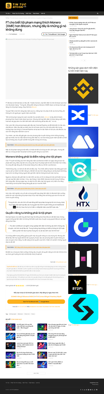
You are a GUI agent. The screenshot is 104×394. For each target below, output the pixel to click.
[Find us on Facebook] (80, 390)
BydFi (59, 296)
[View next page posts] (85, 60)
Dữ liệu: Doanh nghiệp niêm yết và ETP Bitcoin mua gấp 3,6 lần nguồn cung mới (82, 23)
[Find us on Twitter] (82, 390)
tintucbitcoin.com (61, 262)
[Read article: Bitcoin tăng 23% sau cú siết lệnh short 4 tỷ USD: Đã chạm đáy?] (10, 364)
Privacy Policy (95, 384)
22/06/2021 (22, 34)
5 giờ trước (72, 50)
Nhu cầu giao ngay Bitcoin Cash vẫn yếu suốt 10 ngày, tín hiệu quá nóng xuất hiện (57, 326)
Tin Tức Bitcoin (13, 34)
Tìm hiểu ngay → (77, 104)
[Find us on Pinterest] (86, 390)
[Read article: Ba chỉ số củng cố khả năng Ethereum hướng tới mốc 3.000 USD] (10, 355)
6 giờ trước (72, 56)
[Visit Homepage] (16, 6)
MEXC (32, 296)
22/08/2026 (19, 367)
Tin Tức (8, 13)
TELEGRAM (45, 306)
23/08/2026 (19, 330)
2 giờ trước (72, 32)
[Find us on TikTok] (94, 390)
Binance (26, 296)
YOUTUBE (39, 306)
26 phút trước (73, 26)
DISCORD (57, 306)
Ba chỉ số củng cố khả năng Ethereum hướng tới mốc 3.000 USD (26, 354)
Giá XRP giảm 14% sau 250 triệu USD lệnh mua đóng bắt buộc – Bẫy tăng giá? (25, 326)
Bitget (47, 296)
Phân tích (27, 314)
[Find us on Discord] (97, 390)
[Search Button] (97, 13)
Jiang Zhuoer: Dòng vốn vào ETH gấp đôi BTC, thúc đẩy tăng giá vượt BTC (82, 29)
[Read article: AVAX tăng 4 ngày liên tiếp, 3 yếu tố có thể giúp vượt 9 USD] (42, 345)
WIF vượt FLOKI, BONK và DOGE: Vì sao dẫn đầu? (55, 362)
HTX (36, 296)
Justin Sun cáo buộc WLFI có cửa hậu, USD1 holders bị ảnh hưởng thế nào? (25, 344)
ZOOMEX (14, 296)
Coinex (41, 296)
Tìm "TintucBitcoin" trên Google (55, 34)
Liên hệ (43, 13)
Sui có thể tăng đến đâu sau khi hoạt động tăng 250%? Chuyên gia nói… (26, 335)
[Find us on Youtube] (90, 390)
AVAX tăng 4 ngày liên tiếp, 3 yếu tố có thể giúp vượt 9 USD (56, 344)
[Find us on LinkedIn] (84, 390)
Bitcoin (34, 107)
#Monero (20, 314)
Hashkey (54, 296)
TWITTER (51, 306)
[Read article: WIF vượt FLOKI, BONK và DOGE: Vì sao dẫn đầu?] (42, 364)
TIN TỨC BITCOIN (22, 306)
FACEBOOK (33, 306)
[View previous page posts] (82, 60)
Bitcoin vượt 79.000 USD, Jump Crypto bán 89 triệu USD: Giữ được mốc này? (57, 354)
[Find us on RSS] (92, 390)
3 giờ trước (72, 38)
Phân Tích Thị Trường (18, 13)
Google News (93, 382)
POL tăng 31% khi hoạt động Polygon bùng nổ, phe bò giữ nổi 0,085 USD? (57, 335)
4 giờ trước (72, 44)
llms (97, 382)
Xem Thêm (36, 373)
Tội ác (33, 314)
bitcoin (47, 117)
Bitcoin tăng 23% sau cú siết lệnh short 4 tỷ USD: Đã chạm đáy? (25, 363)
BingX (20, 296)
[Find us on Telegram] (88, 390)
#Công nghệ (12, 314)
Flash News (36, 13)
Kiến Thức (28, 13)
